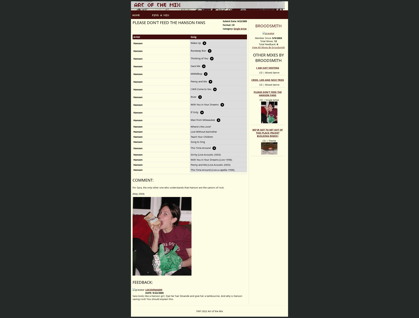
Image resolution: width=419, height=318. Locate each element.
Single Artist (240, 28)
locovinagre (153, 289)
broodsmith (268, 25)
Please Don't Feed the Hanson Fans (268, 94)
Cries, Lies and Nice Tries (267, 80)
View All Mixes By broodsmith (268, 47)
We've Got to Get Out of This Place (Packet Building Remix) (267, 133)
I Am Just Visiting (267, 67)
